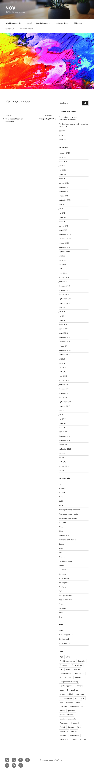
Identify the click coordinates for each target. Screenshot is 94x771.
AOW (68, 657)
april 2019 (62, 320)
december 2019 (64, 286)
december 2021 (64, 187)
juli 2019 (62, 307)
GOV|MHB (62, 522)
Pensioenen (64, 723)
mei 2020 (62, 264)
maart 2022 (63, 179)
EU (61, 678)
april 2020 (62, 269)
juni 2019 (62, 312)
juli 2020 (62, 256)
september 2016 (65, 449)
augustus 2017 (64, 406)
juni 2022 (62, 166)
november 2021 (64, 191)
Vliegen (73, 739)
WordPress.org (64, 643)
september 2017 (65, 402)
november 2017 (64, 393)
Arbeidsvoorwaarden (13, 23)
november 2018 (64, 342)
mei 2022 (62, 170)
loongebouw (80, 694)
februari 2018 (64, 380)
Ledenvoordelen (62, 23)
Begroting (81, 661)
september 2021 (65, 200)
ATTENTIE (62, 492)
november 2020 (65, 239)
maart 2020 (63, 273)
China (68, 669)
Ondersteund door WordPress (51, 760)
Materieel (69, 702)
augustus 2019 (64, 303)
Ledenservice (64, 535)
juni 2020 (62, 260)
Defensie (76, 669)
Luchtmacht (79, 698)
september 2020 (65, 247)
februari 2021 (63, 226)
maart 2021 (63, 221)
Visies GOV (64, 739)
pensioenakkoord (66, 715)
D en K (61, 505)
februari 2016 (64, 466)
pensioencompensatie (68, 719)
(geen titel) (62, 131)
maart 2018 (63, 376)
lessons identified (66, 694)
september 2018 (65, 350)
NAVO (78, 702)
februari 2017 (63, 432)
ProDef (61, 565)
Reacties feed (64, 639)
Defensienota (79, 673)
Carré (29, 23)
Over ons (62, 557)
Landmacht (75, 690)
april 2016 (62, 462)
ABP (61, 657)
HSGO (61, 527)
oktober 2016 (64, 445)
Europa (78, 678)
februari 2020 (64, 277)
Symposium (10, 29)
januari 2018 (63, 385)
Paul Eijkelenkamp (65, 561)
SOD (79, 727)
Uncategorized (64, 583)
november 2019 (64, 290)
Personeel (75, 723)
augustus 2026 (64, 153)
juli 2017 (62, 410)
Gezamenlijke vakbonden (68, 518)
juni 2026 (62, 157)
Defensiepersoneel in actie (68, 514)
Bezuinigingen (77, 665)
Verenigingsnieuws (65, 595)
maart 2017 (63, 427)
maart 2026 (63, 161)
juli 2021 (62, 204)
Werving (82, 739)
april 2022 (62, 174)
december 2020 (65, 234)
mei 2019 (62, 316)
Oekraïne (63, 706)
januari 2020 (63, 282)
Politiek (62, 727)
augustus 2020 (64, 252)
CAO (61, 669)
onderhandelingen (76, 706)
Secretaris (62, 570)
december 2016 (64, 436)
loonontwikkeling (66, 698)
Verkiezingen (74, 735)
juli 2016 (62, 453)
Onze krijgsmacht (43, 23)
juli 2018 (62, 359)
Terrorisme (64, 731)
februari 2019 (64, 329)
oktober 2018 (64, 346)
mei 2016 (62, 458)
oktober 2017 (63, 397)
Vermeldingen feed (65, 635)
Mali (61, 702)
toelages (74, 731)
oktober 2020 (64, 243)
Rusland (71, 727)
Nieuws (61, 544)
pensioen (71, 711)
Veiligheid (63, 735)
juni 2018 (62, 363)
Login (61, 630)
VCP (60, 591)
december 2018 (64, 337)
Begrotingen (64, 665)
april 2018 (62, 372)
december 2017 (64, 389)
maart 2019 (63, 325)
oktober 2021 (63, 196)
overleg (62, 711)
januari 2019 (63, 333)
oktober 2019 (64, 294)
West (60, 613)
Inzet (62, 690)
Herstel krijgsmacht (67, 686)
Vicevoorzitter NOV (66, 600)
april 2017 (62, 423)
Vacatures (62, 587)
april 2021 (62, 217)
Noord (61, 548)
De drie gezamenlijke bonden (69, 510)
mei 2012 (62, 470)
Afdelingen (78, 23)
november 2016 (64, 440)
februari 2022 (64, 183)
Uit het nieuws (64, 578)
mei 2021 (62, 213)
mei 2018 (62, 367)
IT (67, 690)
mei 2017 (62, 419)
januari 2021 (63, 230)
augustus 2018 (64, 354)
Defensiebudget (66, 673)
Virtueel (61, 604)
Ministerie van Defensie (67, 540)
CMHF (61, 501)
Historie (80, 686)
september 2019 (65, 299)
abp (60, 484)
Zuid (60, 617)
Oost (60, 553)
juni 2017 (62, 415)
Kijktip (61, 531)
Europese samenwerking (69, 682)
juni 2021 (62, 209)
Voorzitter (62, 608)
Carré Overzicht (26, 29)
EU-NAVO (68, 678)
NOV (11, 8)
